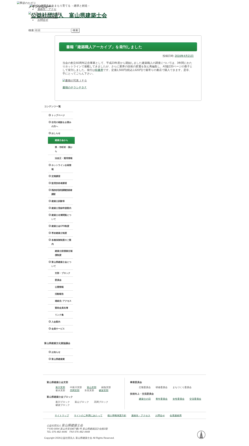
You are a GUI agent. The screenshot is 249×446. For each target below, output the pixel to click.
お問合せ (42, 19)
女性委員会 (178, 398)
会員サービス (58, 328)
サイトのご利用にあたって (88, 415)
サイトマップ (45, 16)
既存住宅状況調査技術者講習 (61, 192)
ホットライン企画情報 (61, 167)
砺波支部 (103, 390)
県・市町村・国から (63, 149)
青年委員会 (162, 398)
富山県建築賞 (58, 359)
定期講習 (55, 176)
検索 (31, 30)
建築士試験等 (58, 201)
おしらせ (55, 133)
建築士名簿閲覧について (61, 217)
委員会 (58, 280)
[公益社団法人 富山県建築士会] (67, 15)
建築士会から (61, 140)
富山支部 (91, 387)
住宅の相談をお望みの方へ (61, 124)
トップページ (45, 5)
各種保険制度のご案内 (61, 242)
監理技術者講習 (59, 183)
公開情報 (59, 287)
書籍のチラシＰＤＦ (75, 87)
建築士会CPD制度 (60, 226)
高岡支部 (74, 390)
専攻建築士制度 (59, 233)
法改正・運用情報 (63, 158)
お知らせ (55, 352)
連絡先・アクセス (140, 415)
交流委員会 (195, 398)
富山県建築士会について (61, 264)
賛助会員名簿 (61, 308)
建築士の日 (145, 398)
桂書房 (99, 70)
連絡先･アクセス (63, 301)
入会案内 (55, 321)
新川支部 (60, 387)
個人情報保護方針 (116, 415)
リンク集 (59, 315)
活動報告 (59, 294)
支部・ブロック (62, 273)
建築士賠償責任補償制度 (63, 253)
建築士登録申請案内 (61, 208)
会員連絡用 (176, 415)
